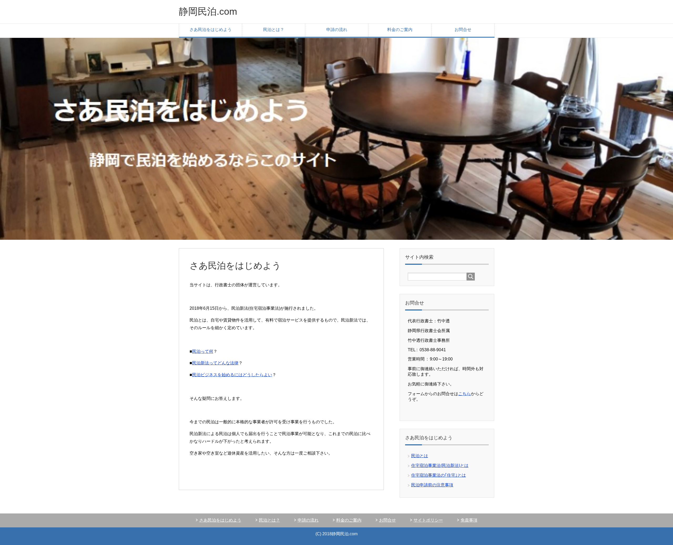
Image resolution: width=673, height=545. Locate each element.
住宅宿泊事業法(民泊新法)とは (439, 465)
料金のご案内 (399, 29)
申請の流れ (336, 29)
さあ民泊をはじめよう (211, 29)
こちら (464, 393)
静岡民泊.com (208, 11)
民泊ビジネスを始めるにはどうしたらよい (232, 375)
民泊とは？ (273, 29)
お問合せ (463, 29)
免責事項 (469, 520)
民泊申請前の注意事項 (432, 485)
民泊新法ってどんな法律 (215, 363)
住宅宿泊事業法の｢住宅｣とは (438, 475)
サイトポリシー (428, 520)
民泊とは (419, 456)
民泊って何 (202, 351)
